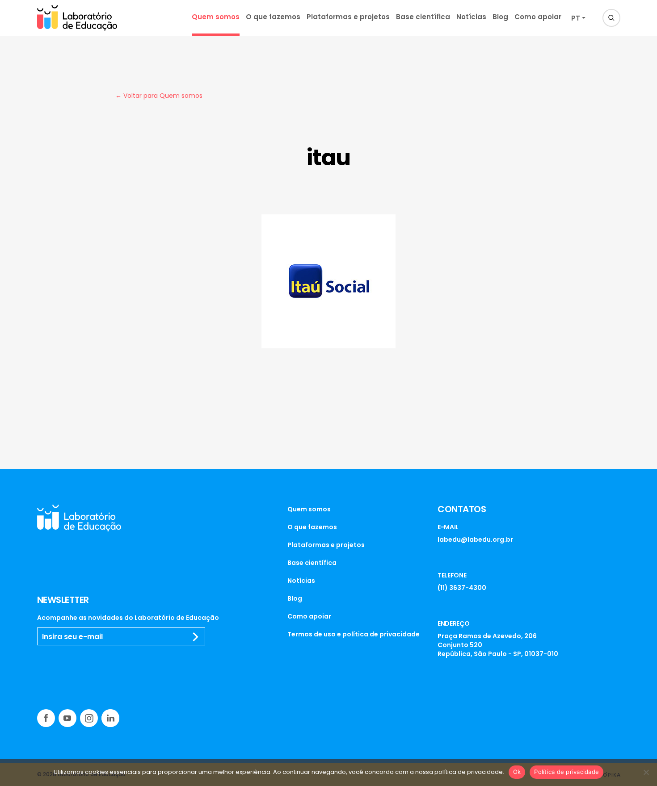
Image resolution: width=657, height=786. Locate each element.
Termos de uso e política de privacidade (353, 634)
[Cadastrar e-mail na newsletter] (195, 636)
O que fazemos (273, 16)
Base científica (423, 16)
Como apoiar (537, 16)
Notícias (471, 16)
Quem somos (216, 16)
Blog (500, 16)
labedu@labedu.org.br (475, 539)
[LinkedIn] (110, 718)
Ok (517, 771)
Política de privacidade (566, 771)
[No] (645, 772)
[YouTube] (67, 718)
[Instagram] (89, 718)
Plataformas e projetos (348, 16)
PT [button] (575, 18)
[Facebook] (46, 718)
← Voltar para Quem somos (158, 95)
